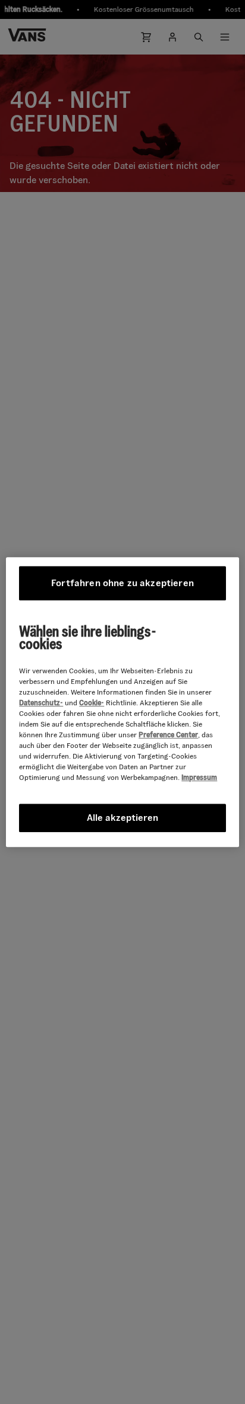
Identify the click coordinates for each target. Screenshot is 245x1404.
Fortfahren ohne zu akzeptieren (122, 583)
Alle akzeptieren (122, 817)
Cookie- (91, 702)
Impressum (199, 777)
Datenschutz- (41, 702)
